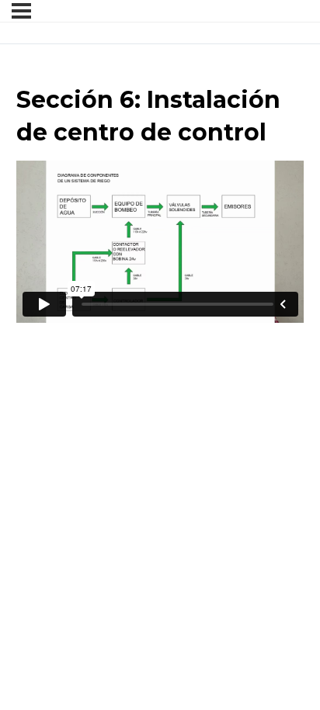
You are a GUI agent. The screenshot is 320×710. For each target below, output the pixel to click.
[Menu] (21, 11)
